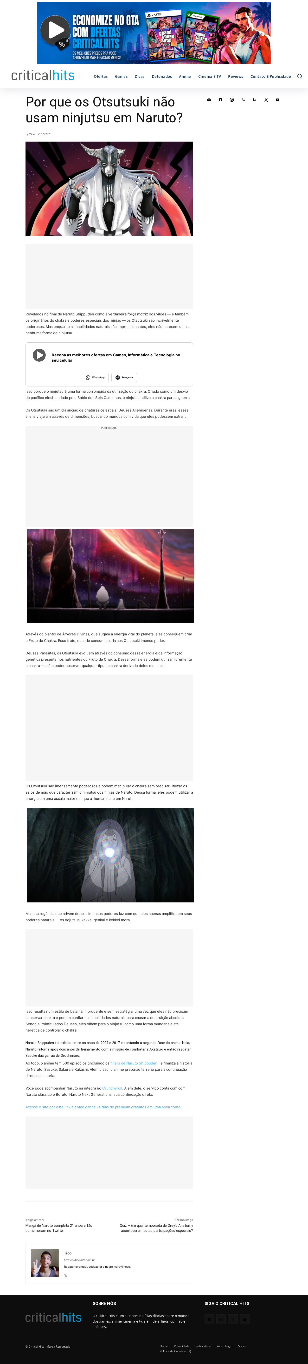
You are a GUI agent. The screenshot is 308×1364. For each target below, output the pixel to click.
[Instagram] (232, 99)
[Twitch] (254, 99)
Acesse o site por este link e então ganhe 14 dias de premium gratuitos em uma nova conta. (103, 1118)
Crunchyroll (112, 1099)
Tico (32, 134)
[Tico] (45, 1275)
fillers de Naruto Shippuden (133, 1074)
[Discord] (209, 99)
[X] (66, 1285)
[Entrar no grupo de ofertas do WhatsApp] (154, 35)
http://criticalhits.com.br (79, 1271)
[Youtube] (277, 99)
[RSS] (243, 99)
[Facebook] (220, 99)
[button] (299, 76)
